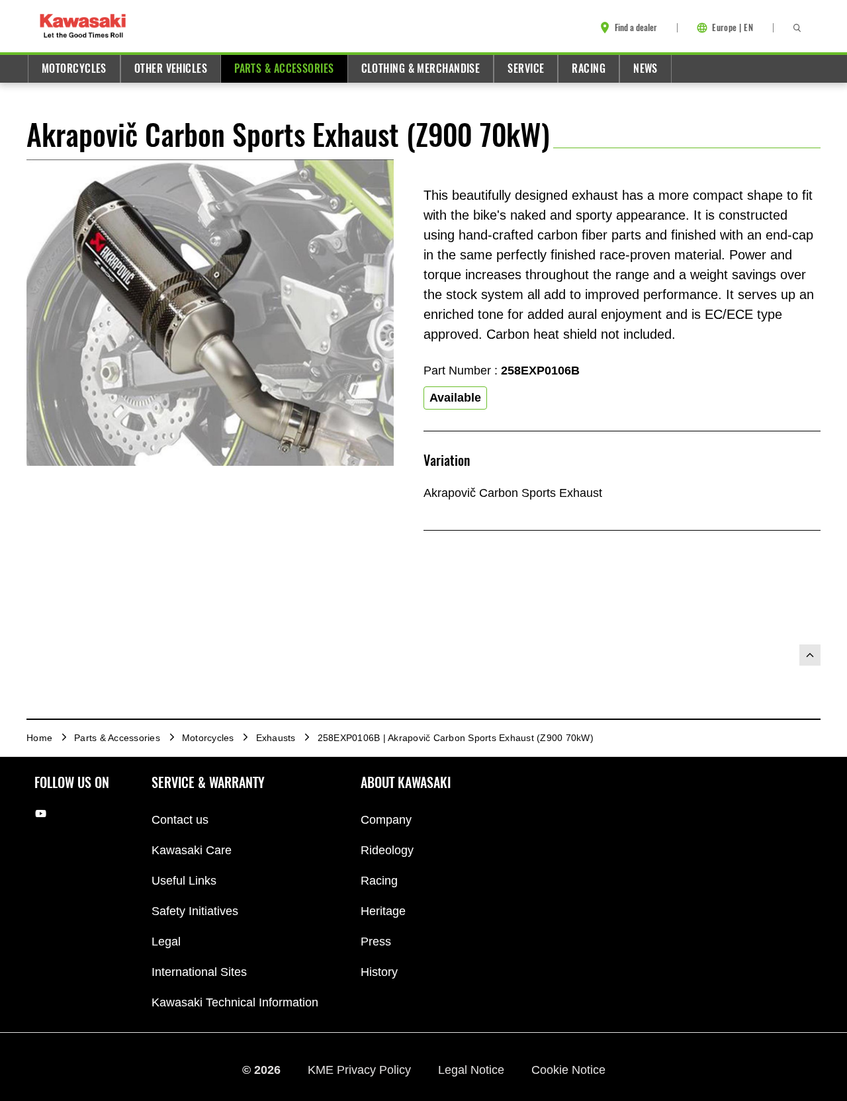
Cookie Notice (568, 1070)
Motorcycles (74, 68)
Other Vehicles (170, 68)
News (645, 68)
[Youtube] (40, 813)
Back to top (810, 655)
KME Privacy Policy (361, 1070)
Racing (588, 68)
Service (526, 68)
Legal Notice (473, 1070)
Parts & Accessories (284, 68)
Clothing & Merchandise (420, 68)
